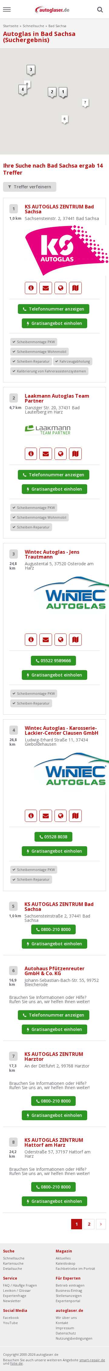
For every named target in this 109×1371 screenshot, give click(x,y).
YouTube (10, 1322)
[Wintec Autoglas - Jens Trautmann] (31, 640)
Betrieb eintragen (70, 1285)
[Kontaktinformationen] (45, 288)
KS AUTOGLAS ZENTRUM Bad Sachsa (59, 209)
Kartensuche (13, 1263)
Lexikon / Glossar (17, 1290)
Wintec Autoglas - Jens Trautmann (52, 554)
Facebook (11, 1317)
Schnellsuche (33, 25)
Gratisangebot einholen (56, 323)
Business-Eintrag (69, 1290)
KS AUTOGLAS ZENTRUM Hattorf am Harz (54, 1142)
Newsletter (12, 1300)
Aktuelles (63, 1258)
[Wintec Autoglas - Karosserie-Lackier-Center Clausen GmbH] (31, 816)
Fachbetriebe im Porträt (75, 1268)
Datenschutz (66, 1333)
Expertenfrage (14, 1295)
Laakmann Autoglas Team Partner (57, 398)
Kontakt (62, 1322)
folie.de (16, 1363)
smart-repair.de (92, 1360)
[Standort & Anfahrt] (75, 288)
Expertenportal (68, 1300)
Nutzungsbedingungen (74, 1338)
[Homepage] (60, 288)
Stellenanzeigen (69, 1295)
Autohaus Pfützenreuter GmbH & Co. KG (54, 971)
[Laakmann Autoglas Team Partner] (47, 429)
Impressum (65, 1328)
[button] (63, 93)
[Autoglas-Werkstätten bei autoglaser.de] (54, 9)
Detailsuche (12, 1268)
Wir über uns (66, 1317)
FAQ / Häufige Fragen (20, 1285)
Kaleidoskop (65, 1263)
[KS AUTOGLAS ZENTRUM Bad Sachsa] (31, 288)
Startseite (10, 25)
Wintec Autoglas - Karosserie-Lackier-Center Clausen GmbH (61, 730)
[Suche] (99, 9)
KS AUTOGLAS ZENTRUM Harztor (54, 1056)
